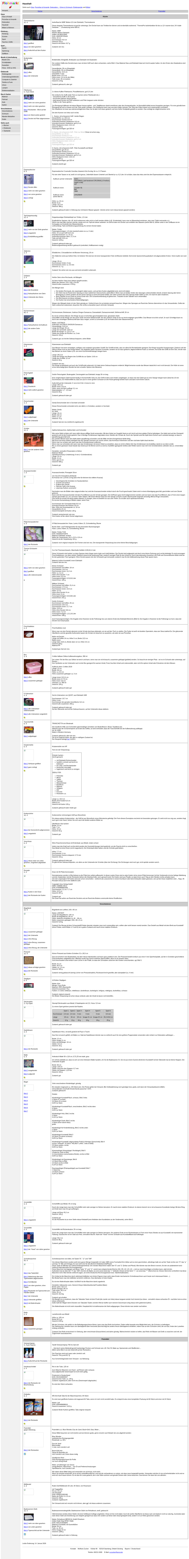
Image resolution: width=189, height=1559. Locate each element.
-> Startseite (6, 131)
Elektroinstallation (8, 90)
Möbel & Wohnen (8, 27)
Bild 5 (26, 115)
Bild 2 (26, 43)
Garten (4, 105)
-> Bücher (5, 125)
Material (5, 96)
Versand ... (5, 10)
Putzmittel (161, 11)
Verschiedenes (7, 111)
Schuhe (4, 36)
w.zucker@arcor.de (116, 1552)
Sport (4, 39)
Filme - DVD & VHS (9, 68)
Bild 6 (26, 118)
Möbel (88, 7)
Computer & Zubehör (9, 79)
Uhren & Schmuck (66, 7)
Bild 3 (26, 47)
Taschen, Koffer (7, 42)
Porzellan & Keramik (9, 19)
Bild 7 (26, 1111)
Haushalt (5, 25)
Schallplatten (6, 62)
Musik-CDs (6, 60)
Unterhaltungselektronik (10, 77)
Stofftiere (5, 53)
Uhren (4, 85)
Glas (32, 7)
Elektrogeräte (6, 74)
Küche (40, 11)
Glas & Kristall (7, 16)
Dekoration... (54, 7)
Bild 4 (26, 50)
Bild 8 (26, 1299)
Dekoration (6, 22)
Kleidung (5, 34)
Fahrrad (4, 99)
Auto (3, 102)
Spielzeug (5, 51)
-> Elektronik (6, 128)
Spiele (4, 48)
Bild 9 (26, 1303)
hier (68, 739)
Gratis (4, 119)
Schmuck (5, 114)
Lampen (5, 88)
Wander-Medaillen (8, 116)
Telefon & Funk (7, 82)
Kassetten (5, 65)
